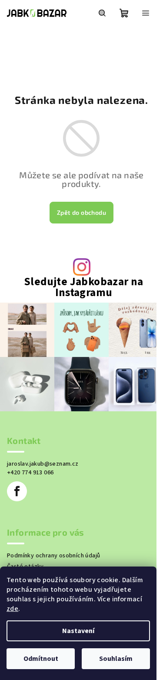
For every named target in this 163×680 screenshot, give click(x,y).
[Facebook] (17, 491)
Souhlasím (116, 658)
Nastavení (78, 631)
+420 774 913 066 (30, 472)
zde (12, 608)
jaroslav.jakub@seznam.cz (43, 464)
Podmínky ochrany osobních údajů (53, 555)
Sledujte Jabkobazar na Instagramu (83, 287)
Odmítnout (40, 658)
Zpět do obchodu (81, 212)
